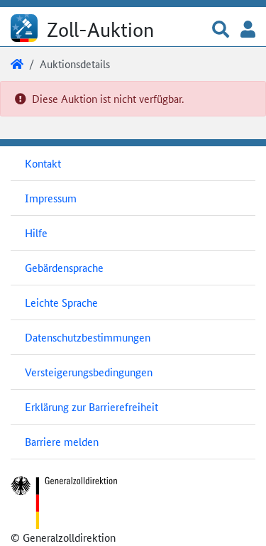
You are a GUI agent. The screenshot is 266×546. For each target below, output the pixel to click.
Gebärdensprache (64, 267)
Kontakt (43, 162)
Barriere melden (62, 441)
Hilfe (36, 232)
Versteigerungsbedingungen (89, 371)
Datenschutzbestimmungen (87, 336)
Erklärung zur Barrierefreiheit (91, 406)
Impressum (51, 197)
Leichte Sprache (61, 302)
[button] (220, 30)
